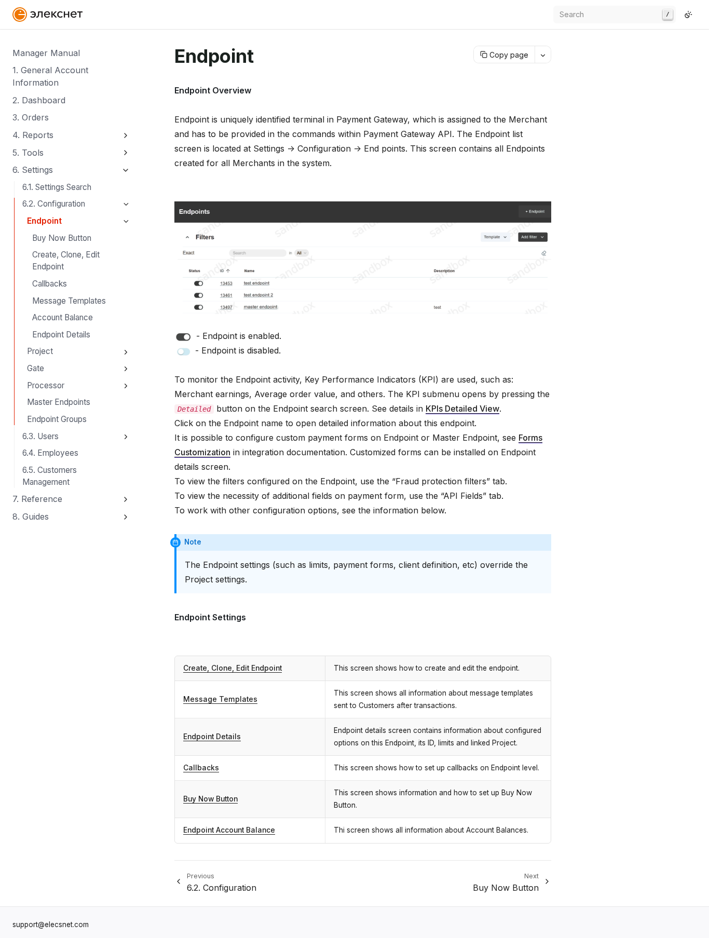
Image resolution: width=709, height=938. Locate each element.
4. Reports (32, 135)
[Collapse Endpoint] (126, 221)
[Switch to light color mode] (688, 14)
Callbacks (49, 284)
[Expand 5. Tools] (126, 153)
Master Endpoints (58, 402)
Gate (35, 368)
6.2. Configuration (53, 204)
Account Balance (62, 317)
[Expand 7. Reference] (126, 500)
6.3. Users (40, 436)
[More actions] (543, 54)
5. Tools (28, 152)
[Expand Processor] (126, 386)
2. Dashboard (38, 100)
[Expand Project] (126, 352)
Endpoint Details (61, 334)
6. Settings (32, 170)
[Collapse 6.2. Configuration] (126, 205)
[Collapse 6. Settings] (126, 170)
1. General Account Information (50, 76)
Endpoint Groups (57, 419)
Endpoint (44, 221)
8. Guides (30, 516)
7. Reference (37, 499)
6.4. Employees (50, 453)
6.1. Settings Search (56, 187)
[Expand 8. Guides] (126, 517)
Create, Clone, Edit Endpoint (66, 260)
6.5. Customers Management (49, 476)
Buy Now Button (61, 238)
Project (40, 351)
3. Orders (30, 117)
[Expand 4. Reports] (126, 135)
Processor (45, 385)
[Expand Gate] (126, 369)
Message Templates (69, 301)
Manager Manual (46, 53)
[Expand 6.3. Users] (126, 437)
